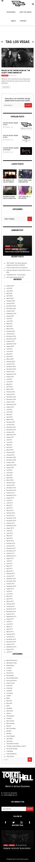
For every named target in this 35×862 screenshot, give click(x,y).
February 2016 (10, 604)
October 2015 (10, 614)
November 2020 (11, 460)
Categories (11, 12)
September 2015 (11, 616)
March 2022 (10, 419)
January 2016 (10, 606)
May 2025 (9, 323)
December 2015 (11, 609)
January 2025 (10, 334)
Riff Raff (8, 731)
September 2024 (11, 344)
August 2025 (10, 316)
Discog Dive (9, 673)
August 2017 (10, 558)
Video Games (10, 756)
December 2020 (11, 457)
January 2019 (10, 515)
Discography (10, 675)
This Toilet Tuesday (11, 748)
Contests (9, 668)
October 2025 (10, 311)
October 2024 (10, 341)
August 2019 (10, 498)
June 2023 (9, 382)
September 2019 (11, 495)
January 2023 (10, 394)
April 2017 (9, 568)
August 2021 (10, 437)
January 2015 (10, 637)
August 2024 (10, 346)
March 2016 (10, 601)
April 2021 (9, 447)
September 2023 (11, 374)
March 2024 (10, 359)
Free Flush (9, 685)
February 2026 (10, 301)
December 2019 (11, 488)
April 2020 (9, 477)
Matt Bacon (13, 75)
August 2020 (10, 467)
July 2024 (9, 349)
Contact (23, 21)
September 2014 (11, 647)
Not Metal (9, 708)
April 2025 (9, 326)
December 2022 (11, 397)
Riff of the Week (11, 728)
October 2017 (10, 553)
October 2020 (10, 462)
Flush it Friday (10, 683)
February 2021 (10, 452)
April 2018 (9, 538)
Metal (8, 698)
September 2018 (11, 525)
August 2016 (10, 589)
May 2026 (9, 293)
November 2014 (11, 642)
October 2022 (10, 402)
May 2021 (9, 445)
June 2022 (9, 412)
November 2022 (11, 399)
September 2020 (11, 465)
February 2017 (10, 573)
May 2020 (9, 475)
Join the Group (25, 12)
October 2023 (10, 371)
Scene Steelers (10, 736)
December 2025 (11, 306)
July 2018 (9, 530)
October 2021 (10, 432)
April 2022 (9, 417)
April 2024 (9, 356)
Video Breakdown (11, 754)
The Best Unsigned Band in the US (16, 746)
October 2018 (10, 523)
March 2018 (10, 541)
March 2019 (10, 510)
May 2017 (9, 566)
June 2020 (9, 472)
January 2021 (10, 455)
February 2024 (10, 361)
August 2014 (10, 649)
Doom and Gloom (11, 680)
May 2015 (9, 626)
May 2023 (9, 384)
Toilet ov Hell (16, 859)
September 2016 (11, 586)
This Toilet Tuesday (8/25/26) (15, 277)
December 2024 (11, 336)
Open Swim (9, 711)
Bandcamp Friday (11, 663)
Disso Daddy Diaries (12, 678)
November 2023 (11, 369)
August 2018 (10, 528)
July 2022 (9, 409)
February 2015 (10, 634)
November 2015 (11, 611)
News (8, 706)
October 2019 (10, 493)
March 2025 (10, 328)
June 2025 (9, 321)
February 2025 (10, 331)
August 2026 (10, 286)
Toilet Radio (9, 751)
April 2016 (9, 599)
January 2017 (10, 576)
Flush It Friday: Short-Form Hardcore (17, 267)
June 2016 (9, 594)
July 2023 (9, 379)
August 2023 (10, 376)
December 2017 (11, 548)
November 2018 (11, 520)
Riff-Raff (8, 733)
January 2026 (10, 303)
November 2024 (11, 339)
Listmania (9, 690)
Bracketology (10, 665)
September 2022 (11, 404)
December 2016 (11, 578)
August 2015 (10, 619)
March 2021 (10, 450)
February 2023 (10, 392)
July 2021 (9, 440)
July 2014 (9, 652)
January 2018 (10, 546)
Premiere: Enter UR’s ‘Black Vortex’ (17, 848)
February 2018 (10, 543)
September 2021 (11, 434)
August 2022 (10, 407)
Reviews (8, 246)
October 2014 (10, 644)
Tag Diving (9, 741)
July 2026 (9, 288)
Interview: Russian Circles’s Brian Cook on (9, 198)
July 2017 (9, 561)
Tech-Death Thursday (12, 743)
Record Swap (10, 721)
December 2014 (11, 639)
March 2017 (10, 571)
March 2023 (10, 389)
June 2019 (9, 503)
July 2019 (9, 500)
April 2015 (9, 629)
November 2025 (11, 308)
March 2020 (10, 480)
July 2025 (9, 318)
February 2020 (10, 482)
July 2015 (9, 621)
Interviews (5, 75)
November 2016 (11, 581)
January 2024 (10, 364)
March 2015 (10, 631)
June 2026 (9, 291)
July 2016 (9, 591)
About (13, 21)
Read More (6, 87)
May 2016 (9, 596)
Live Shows (9, 693)
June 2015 (9, 624)
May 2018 (9, 536)
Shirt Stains (9, 738)
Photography (10, 716)
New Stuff (9, 703)
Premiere (9, 718)
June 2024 (9, 351)
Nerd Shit (9, 700)
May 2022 (9, 414)
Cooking (8, 670)
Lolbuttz (8, 695)
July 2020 (9, 470)
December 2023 (11, 366)
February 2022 (10, 422)
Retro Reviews (10, 723)
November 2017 (11, 551)
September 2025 (11, 313)
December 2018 (11, 518)
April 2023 (9, 387)
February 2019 (10, 513)
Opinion (8, 713)
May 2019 (9, 505)
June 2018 (9, 533)
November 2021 (11, 430)
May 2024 (9, 354)
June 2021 (9, 442)
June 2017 (9, 563)
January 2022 (10, 424)
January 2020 (10, 485)
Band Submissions (11, 660)
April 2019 (9, 508)
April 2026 (9, 296)
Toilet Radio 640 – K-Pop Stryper (15, 275)
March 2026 (10, 298)
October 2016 (10, 583)
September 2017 (11, 556)
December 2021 (11, 427)
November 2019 (11, 490)
